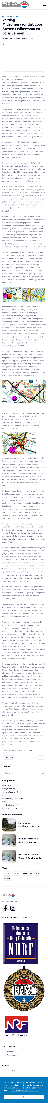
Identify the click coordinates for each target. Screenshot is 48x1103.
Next (40, 757)
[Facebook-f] (5, 908)
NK (3, 802)
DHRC (4, 16)
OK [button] (24, 1097)
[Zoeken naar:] (24, 773)
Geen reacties (27, 38)
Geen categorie (8, 792)
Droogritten (7, 789)
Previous (9, 757)
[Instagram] (13, 908)
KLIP (4, 795)
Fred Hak (16, 38)
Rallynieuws (12, 16)
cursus (16, 873)
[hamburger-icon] (44, 5)
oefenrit (7, 878)
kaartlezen (27, 873)
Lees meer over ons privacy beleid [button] (25, 1091)
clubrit (7, 873)
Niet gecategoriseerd (11, 798)
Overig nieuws (8, 805)
